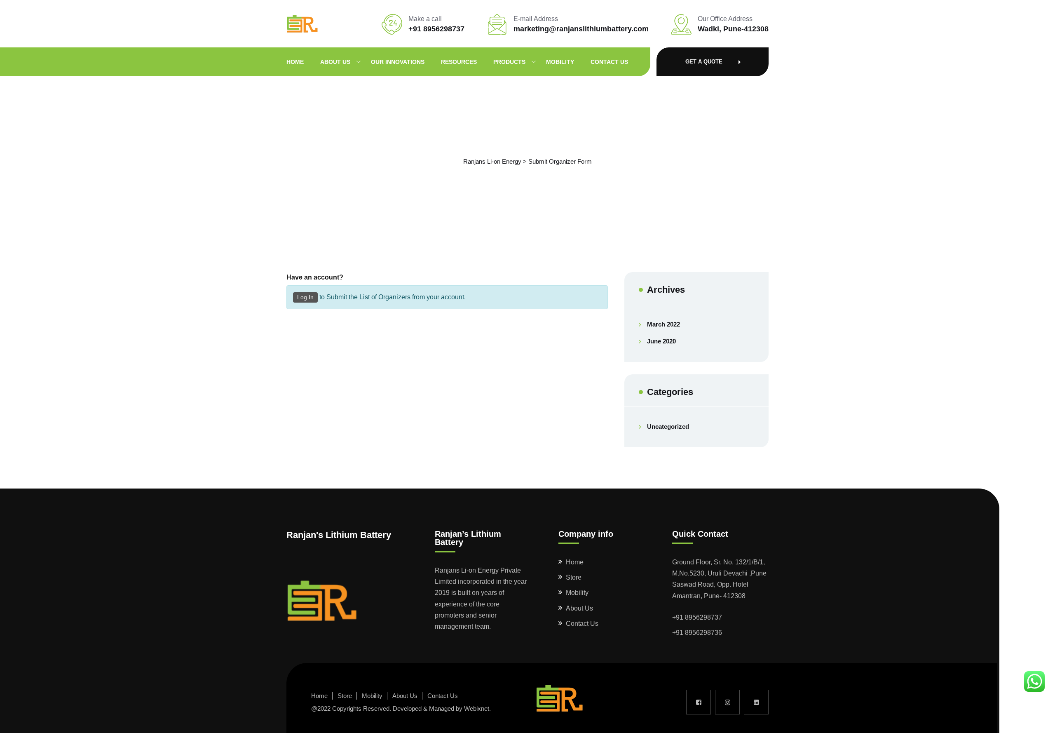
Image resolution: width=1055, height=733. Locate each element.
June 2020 (661, 341)
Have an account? (314, 277)
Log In (305, 297)
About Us (335, 62)
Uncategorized (668, 426)
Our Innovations (397, 62)
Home (295, 62)
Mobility (560, 62)
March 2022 (663, 324)
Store (573, 577)
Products (509, 62)
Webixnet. (477, 708)
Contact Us (609, 62)
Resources (459, 62)
